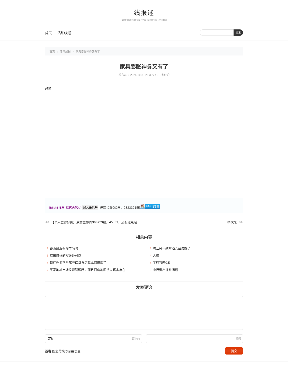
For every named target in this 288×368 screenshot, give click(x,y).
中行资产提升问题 (165, 270)
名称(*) (136, 338)
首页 (48, 33)
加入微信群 (90, 207)
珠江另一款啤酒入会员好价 (172, 248)
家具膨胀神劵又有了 (88, 51)
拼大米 (232, 222)
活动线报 (64, 33)
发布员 (123, 75)
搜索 (238, 32)
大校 (156, 255)
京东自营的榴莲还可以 (65, 255)
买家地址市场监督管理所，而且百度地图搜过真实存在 (87, 270)
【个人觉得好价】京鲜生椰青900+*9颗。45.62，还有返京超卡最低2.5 (95, 222)
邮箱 (238, 338)
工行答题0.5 (161, 262)
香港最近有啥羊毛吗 (64, 248)
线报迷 (144, 12)
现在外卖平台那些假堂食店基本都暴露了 (78, 262)
